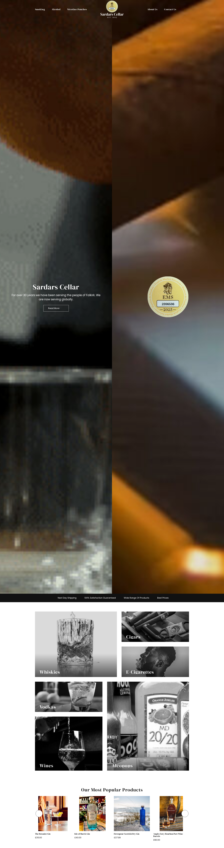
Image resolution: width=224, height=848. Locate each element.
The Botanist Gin (42, 834)
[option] (56, 297)
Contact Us (170, 9)
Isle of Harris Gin (82, 834)
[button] (39, 813)
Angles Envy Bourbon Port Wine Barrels (168, 835)
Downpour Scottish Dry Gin (126, 834)
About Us (152, 9)
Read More (53, 308)
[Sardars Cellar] (168, 296)
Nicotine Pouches (77, 9)
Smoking (40, 9)
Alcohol (56, 9)
